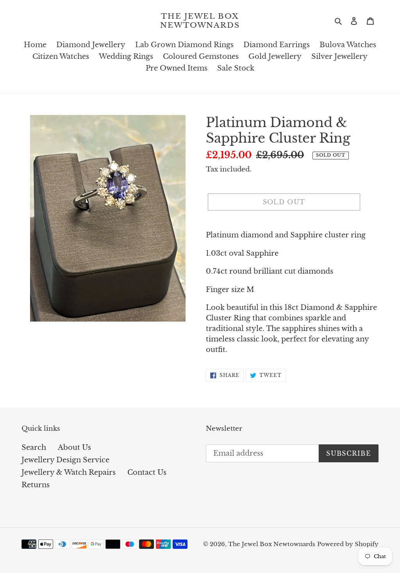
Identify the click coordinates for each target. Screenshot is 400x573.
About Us (74, 447)
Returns (35, 485)
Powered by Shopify (348, 544)
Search (33, 447)
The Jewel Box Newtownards (200, 21)
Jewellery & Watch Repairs (68, 472)
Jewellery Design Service (65, 460)
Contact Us (146, 472)
